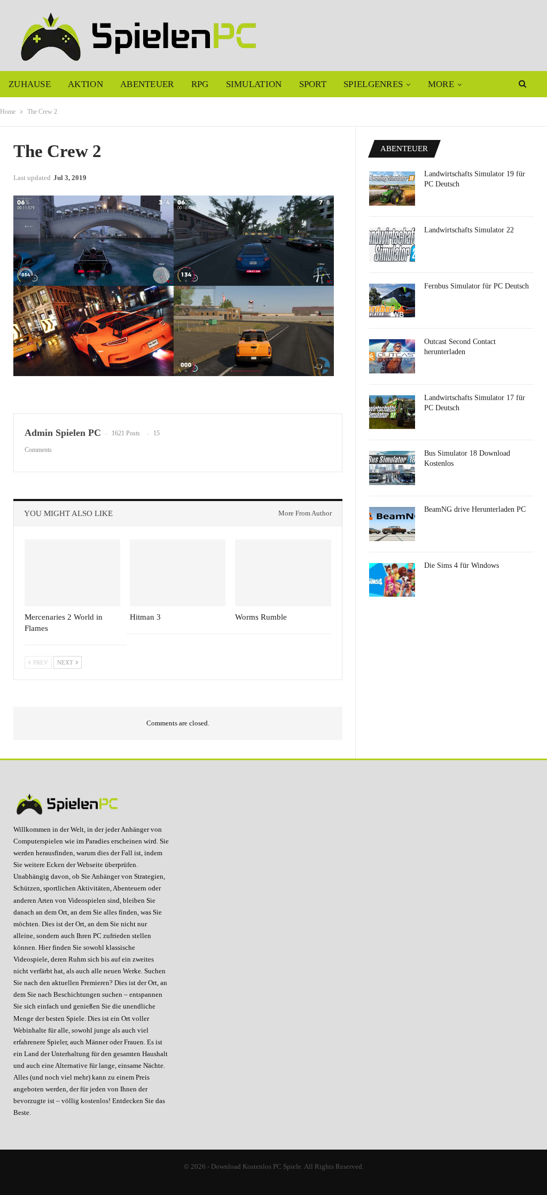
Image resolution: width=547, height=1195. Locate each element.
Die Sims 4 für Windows (461, 565)
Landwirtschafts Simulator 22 (469, 230)
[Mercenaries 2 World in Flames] (72, 573)
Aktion (85, 84)
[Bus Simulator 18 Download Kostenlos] (392, 468)
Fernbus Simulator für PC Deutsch (476, 286)
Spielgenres (373, 84)
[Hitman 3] (177, 573)
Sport (313, 84)
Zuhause (30, 84)
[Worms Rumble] (283, 573)
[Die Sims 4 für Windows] (392, 580)
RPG (200, 84)
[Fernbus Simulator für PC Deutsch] (392, 301)
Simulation (254, 84)
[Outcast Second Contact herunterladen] (392, 356)
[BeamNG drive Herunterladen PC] (392, 524)
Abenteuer (147, 84)
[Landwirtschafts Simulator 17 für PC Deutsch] (392, 412)
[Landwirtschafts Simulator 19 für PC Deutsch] (392, 188)
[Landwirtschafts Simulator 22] (392, 245)
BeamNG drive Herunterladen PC (475, 509)
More (441, 84)
